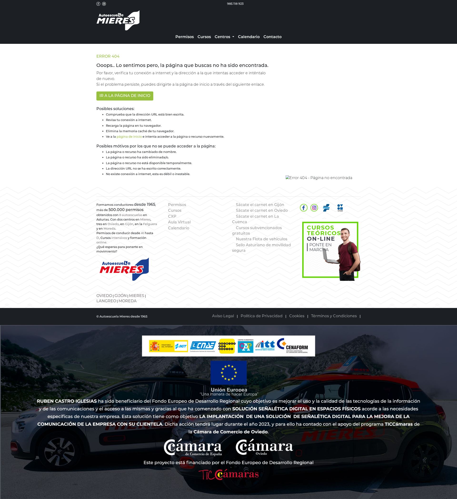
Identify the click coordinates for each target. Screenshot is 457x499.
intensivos (119, 238)
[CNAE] (340, 208)
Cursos (174, 211)
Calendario (178, 228)
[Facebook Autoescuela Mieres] (98, 4)
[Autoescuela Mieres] (330, 250)
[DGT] (326, 208)
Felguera (150, 224)
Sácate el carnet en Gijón (260, 205)
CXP (172, 217)
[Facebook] (304, 208)
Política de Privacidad (262, 316)
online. (101, 242)
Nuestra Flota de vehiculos (261, 239)
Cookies (296, 316)
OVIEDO (104, 296)
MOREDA (128, 301)
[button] (224, 37)
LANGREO (106, 301)
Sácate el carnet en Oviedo (262, 211)
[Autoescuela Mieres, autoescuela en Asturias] (118, 20)
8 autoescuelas (130, 215)
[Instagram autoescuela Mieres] (104, 4)
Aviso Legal (223, 316)
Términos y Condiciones (334, 316)
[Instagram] (314, 208)
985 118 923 (235, 3)
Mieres (145, 219)
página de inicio (129, 136)
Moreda (109, 228)
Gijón (129, 224)
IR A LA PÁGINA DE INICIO (124, 96)
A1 (142, 233)
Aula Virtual (179, 222)
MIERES (136, 296)
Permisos (177, 205)
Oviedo (113, 224)
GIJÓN (120, 296)
